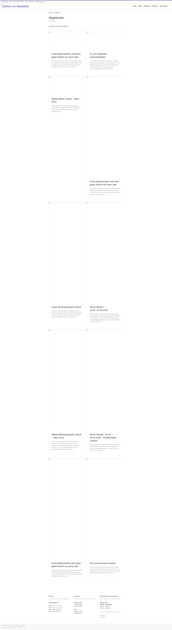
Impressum (102, 615)
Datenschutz (103, 617)
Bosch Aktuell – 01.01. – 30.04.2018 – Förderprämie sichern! (103, 437)
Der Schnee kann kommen (103, 563)
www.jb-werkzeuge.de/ (56, 607)
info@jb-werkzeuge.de (56, 605)
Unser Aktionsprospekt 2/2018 (66, 307)
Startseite (51, 12)
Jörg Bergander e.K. (9, 625)
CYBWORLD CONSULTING (16, 627)
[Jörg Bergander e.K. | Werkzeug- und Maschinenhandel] (15, 6)
